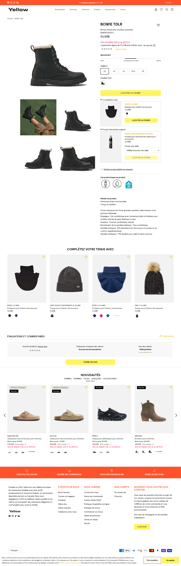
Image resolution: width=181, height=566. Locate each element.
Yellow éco (62, 504)
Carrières (62, 500)
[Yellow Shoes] (18, 9)
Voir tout (90, 381)
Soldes (123, 9)
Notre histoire (64, 492)
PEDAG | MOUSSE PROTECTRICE (139, 134)
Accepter (170, 560)
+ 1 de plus (116, 315)
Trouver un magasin (66, 496)
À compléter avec (110, 100)
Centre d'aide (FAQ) (92, 500)
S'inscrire (118, 496)
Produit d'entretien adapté (113, 129)
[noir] (102, 82)
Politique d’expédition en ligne (96, 504)
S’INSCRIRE (142, 527)
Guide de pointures (92, 515)
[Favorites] (161, 9)
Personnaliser (152, 560)
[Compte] (155, 9)
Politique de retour (92, 508)
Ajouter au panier (130, 93)
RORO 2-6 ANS (131, 104)
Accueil (10, 18)
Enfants (97, 9)
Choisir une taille (132, 146)
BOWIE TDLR (19, 18)
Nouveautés (60, 9)
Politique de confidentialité (69, 563)
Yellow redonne (64, 508)
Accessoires (110, 9)
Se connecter (120, 492)
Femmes (73, 9)
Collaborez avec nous (67, 512)
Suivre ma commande (93, 496)
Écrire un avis (121, 49)
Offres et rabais (91, 519)
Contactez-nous (91, 492)
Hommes (85, 9)
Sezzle (87, 523)
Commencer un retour (93, 512)
